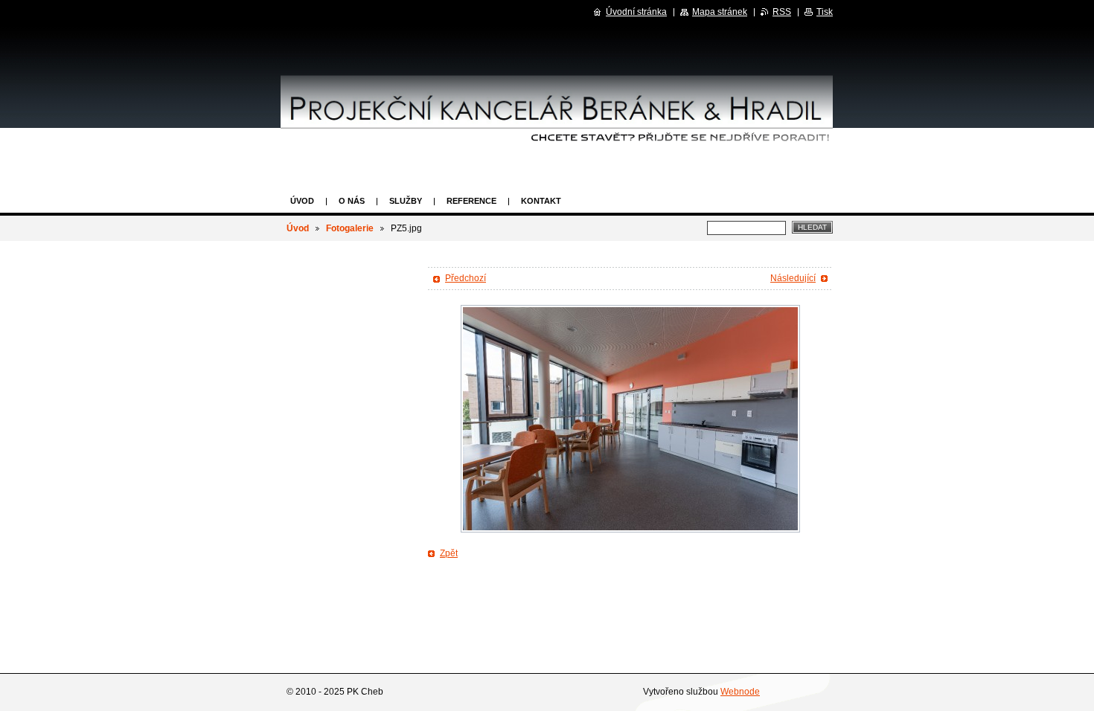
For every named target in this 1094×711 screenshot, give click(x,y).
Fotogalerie (350, 228)
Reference (471, 200)
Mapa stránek (719, 12)
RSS (781, 12)
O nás (352, 200)
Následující (793, 278)
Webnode (740, 691)
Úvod (302, 200)
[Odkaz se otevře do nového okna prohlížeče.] (630, 419)
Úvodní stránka (636, 12)
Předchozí (465, 278)
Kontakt (541, 200)
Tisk (824, 12)
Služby (405, 200)
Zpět (449, 553)
